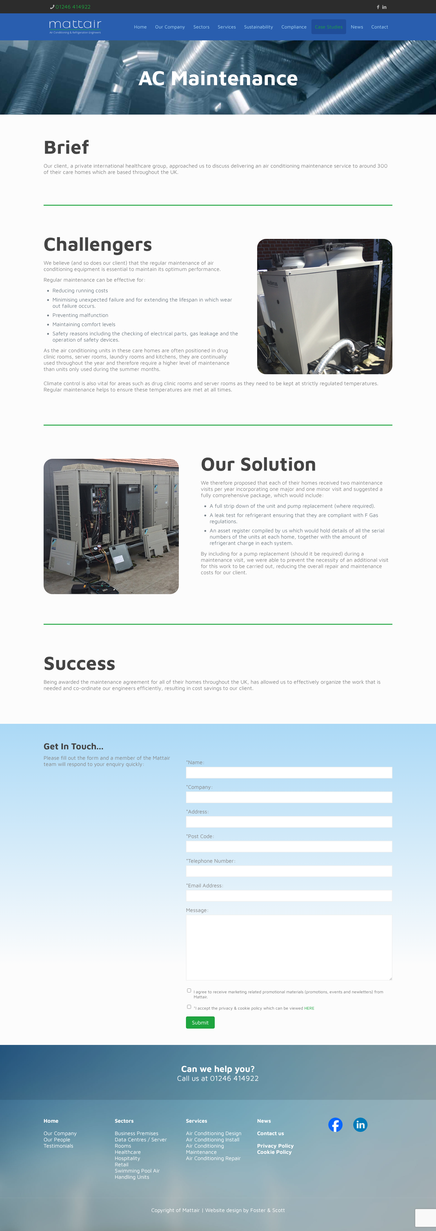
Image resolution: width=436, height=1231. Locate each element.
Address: (197, 811)
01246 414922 (72, 7)
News (264, 1121)
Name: (195, 762)
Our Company (60, 1133)
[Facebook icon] (378, 6)
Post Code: (200, 836)
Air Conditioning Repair (213, 1158)
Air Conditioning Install (212, 1139)
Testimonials (58, 1146)
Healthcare (128, 1152)
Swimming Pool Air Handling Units (137, 1173)
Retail (121, 1164)
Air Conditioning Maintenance (205, 1149)
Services (196, 1121)
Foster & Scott (267, 1210)
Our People (57, 1139)
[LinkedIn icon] (384, 6)
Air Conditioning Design (213, 1133)
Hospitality (127, 1158)
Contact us (270, 1133)
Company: (199, 787)
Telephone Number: (211, 861)
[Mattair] (75, 26)
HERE (309, 1008)
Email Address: (205, 885)
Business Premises (136, 1133)
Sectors (124, 1121)
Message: (197, 910)
